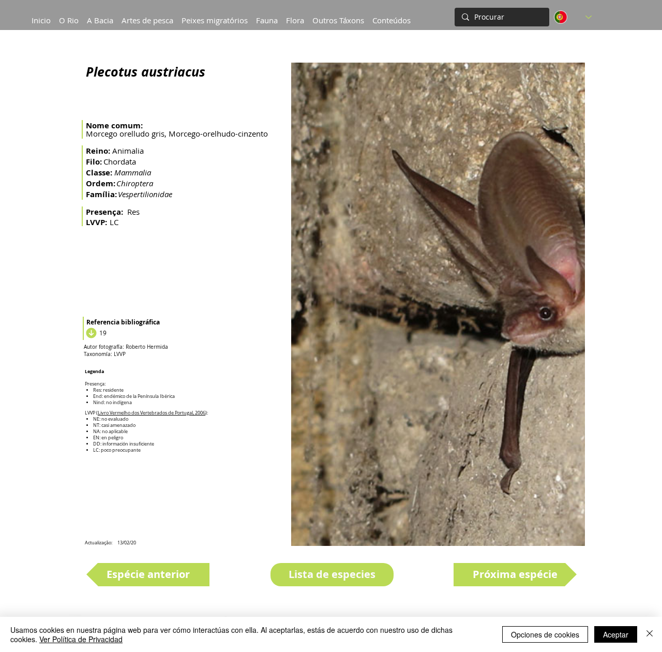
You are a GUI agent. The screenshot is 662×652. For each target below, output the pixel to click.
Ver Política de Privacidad (81, 639)
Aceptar (615, 634)
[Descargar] (90, 333)
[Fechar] (649, 634)
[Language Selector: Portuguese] (573, 17)
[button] (100, 15)
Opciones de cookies (545, 634)
